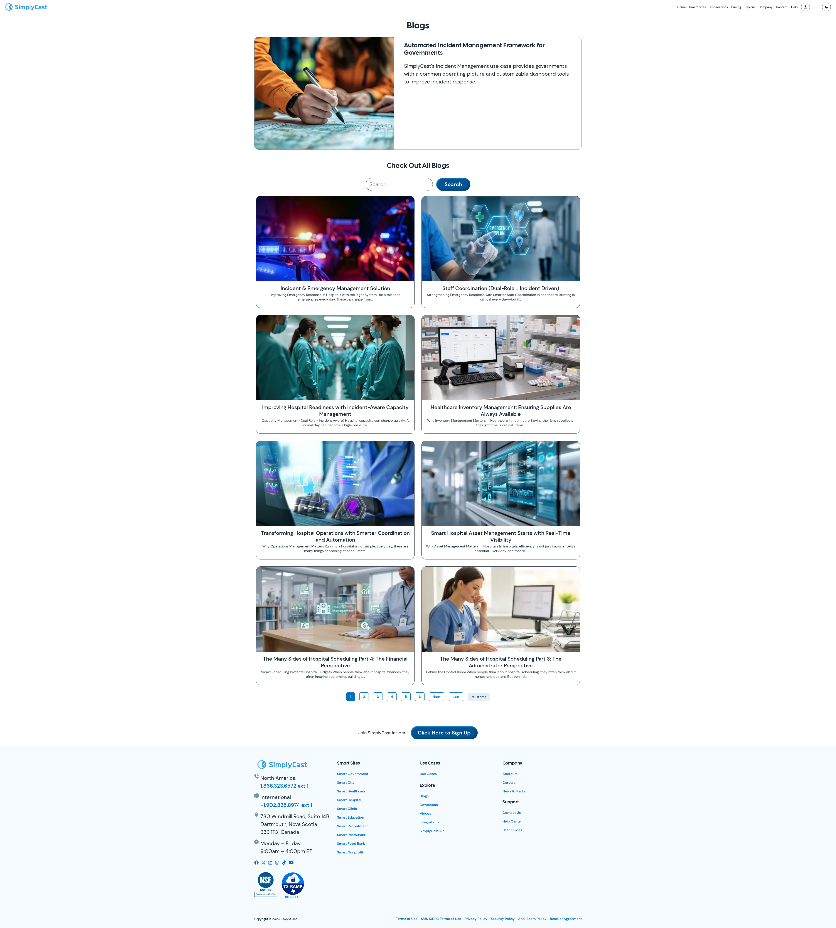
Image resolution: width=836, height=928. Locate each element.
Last (456, 696)
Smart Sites (697, 7)
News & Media (514, 791)
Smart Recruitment (352, 826)
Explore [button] (750, 7)
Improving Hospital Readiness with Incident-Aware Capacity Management (335, 410)
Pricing (736, 7)
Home (681, 7)
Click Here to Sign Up (444, 732)
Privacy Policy (476, 918)
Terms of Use (406, 918)
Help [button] (794, 7)
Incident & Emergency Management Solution (335, 288)
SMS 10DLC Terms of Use (441, 918)
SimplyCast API (432, 831)
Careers (508, 782)
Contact (782, 7)
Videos (425, 813)
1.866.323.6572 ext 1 (284, 785)
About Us (509, 774)
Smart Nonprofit (350, 852)
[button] (805, 7)
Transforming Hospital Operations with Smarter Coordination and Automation (335, 536)
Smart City (345, 782)
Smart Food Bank (351, 843)
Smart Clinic (347, 808)
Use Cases (428, 774)
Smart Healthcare (351, 791)
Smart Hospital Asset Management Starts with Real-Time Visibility (500, 536)
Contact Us (511, 812)
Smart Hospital (349, 800)
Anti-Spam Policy (532, 918)
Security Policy (503, 918)
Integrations (429, 822)
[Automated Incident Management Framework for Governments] (324, 93)
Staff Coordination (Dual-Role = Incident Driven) (500, 288)
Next (437, 696)
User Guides (512, 830)
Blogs (424, 796)
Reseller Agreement (566, 918)
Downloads (429, 804)
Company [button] (765, 7)
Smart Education (350, 817)
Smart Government (352, 774)
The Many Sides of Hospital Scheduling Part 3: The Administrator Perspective (500, 662)
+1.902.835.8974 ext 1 (286, 805)
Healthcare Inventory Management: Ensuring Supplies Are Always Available (501, 410)
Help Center (512, 821)
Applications (719, 7)
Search (453, 184)
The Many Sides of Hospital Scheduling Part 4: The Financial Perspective (335, 662)
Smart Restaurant (351, 835)
